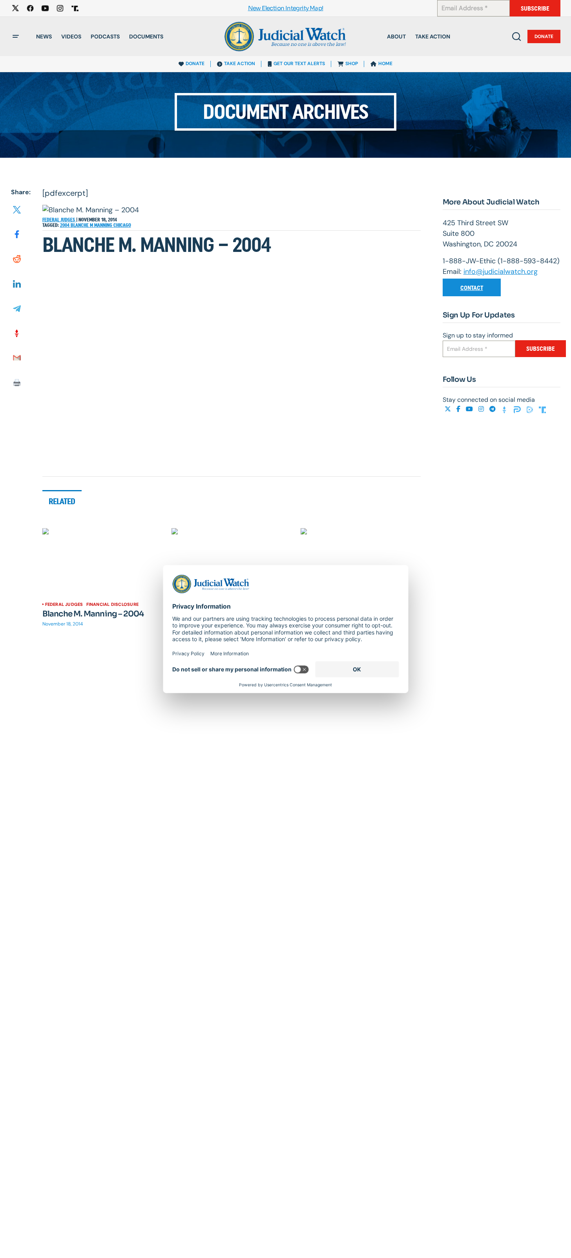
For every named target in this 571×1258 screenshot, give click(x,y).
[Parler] (518, 409)
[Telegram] (493, 409)
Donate (544, 36)
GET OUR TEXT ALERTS (299, 63)
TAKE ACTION (239, 63)
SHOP (351, 63)
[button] (15, 36)
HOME (385, 63)
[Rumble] (530, 409)
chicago (122, 225)
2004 (65, 225)
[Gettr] (505, 409)
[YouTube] (470, 409)
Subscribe (535, 8)
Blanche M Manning (92, 225)
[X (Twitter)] (448, 409)
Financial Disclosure (112, 604)
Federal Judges (59, 219)
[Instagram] (481, 409)
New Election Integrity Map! (285, 8)
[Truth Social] (542, 409)
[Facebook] (459, 409)
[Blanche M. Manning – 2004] (102, 562)
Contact (471, 288)
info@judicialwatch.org (500, 271)
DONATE (195, 63)
